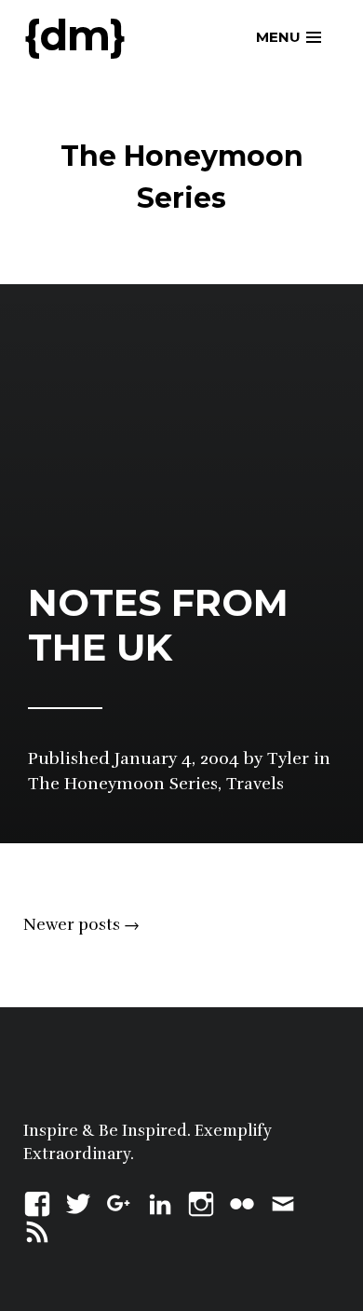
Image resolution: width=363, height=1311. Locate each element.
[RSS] (37, 1229)
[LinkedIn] (160, 1201)
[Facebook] (37, 1201)
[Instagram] (201, 1201)
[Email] (283, 1201)
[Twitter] (78, 1201)
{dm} (74, 35)
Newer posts (81, 925)
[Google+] (119, 1201)
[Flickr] (242, 1201)
